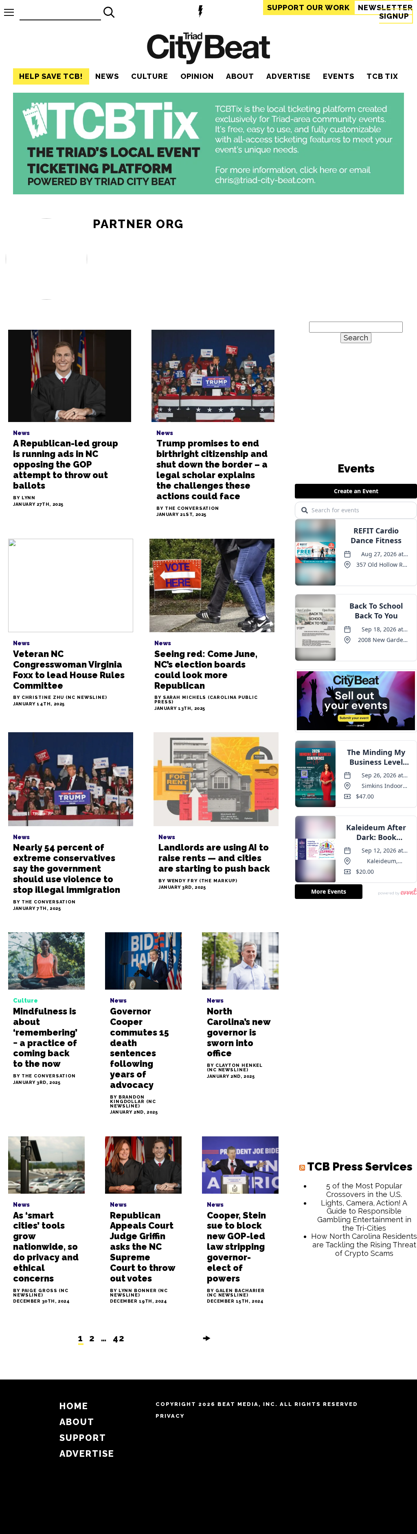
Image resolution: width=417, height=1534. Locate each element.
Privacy (170, 1416)
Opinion (197, 76)
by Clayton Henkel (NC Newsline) (235, 1068)
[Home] (208, 49)
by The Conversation (187, 509)
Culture (149, 76)
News (107, 76)
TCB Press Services (360, 1166)
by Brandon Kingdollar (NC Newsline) (133, 1101)
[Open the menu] (9, 12)
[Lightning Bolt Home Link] (200, 12)
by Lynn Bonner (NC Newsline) (139, 1293)
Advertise (288, 76)
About (240, 76)
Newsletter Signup (385, 11)
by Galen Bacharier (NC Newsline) (236, 1293)
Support (308, 7)
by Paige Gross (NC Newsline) (40, 1293)
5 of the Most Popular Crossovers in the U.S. (364, 1190)
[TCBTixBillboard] (208, 191)
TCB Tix (382, 76)
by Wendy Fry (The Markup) (197, 881)
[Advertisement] (356, 1316)
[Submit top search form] (109, 12)
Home (73, 1406)
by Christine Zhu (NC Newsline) (60, 698)
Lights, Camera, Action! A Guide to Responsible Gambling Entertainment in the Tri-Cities (364, 1215)
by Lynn (24, 498)
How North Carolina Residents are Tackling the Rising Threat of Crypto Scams (364, 1244)
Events (338, 76)
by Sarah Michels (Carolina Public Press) (206, 700)
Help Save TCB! (51, 76)
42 (119, 1338)
